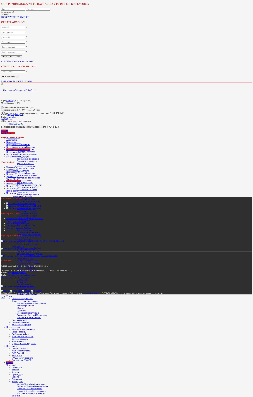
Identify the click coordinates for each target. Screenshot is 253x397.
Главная (9, 101)
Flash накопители (19, 320)
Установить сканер (25, 168)
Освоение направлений (27, 244)
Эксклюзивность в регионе (29, 235)
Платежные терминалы (22, 298)
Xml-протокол (23, 256)
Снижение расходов (26, 152)
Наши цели (17, 367)
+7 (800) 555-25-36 (14, 124)
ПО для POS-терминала (22, 358)
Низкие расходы (19, 332)
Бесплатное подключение (28, 178)
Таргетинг (21, 282)
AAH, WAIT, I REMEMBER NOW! (17, 81)
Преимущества (13, 327)
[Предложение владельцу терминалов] (12, 256)
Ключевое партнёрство (27, 192)
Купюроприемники (25, 306)
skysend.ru (11, 117)
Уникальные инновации (28, 159)
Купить (9, 296)
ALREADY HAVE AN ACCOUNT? (17, 61)
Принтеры (21, 310)
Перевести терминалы (27, 161)
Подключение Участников (29, 237)
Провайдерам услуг (20, 171)
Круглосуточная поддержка (29, 253)
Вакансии (16, 396)
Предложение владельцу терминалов (40, 255)
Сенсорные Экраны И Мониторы (32, 315)
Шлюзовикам (18, 246)
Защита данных (24, 180)
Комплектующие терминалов (25, 301)
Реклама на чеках (24, 291)
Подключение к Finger (27, 189)
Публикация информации (28, 232)
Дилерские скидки (25, 230)
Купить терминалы (25, 163)
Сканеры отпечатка (20, 322)
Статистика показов (26, 289)
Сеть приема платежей (27, 175)
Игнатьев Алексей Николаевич (31, 393)
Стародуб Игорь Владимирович (31, 391)
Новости (15, 377)
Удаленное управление (27, 154)
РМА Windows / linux (21, 351)
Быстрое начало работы (27, 261)
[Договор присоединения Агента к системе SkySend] (8, 241)
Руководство (17, 381)
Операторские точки (26, 166)
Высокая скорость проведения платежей (24, 218)
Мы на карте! (7, 277)
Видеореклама (23, 277)
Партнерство (22, 280)
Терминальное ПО (20, 348)
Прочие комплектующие (28, 313)
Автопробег (11, 140)
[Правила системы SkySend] (8, 249)
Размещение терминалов (28, 194)
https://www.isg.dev (91, 293)
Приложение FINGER (21, 360)
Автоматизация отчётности (29, 185)
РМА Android (18, 353)
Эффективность (24, 284)
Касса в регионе (24, 239)
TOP (3, 298)
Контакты (16, 372)
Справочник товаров (26, 211)
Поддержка (17, 379)
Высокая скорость (25, 182)
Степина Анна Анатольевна (29, 389)
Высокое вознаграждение (28, 251)
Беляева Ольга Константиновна (31, 384)
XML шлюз (17, 355)
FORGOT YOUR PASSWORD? (15, 17)
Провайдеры (17, 374)
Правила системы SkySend (29, 248)
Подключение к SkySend (28, 187)
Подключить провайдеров (28, 263)
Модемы (21, 308)
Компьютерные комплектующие (31, 303)
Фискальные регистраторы (29, 317)
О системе (11, 365)
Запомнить (6, 12)
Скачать (9, 362)
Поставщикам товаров (22, 197)
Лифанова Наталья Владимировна (32, 386)
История (15, 370)
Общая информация (26, 173)
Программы (11, 346)
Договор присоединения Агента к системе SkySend (40, 241)
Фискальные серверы (21, 325)
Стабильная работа (20, 334)
